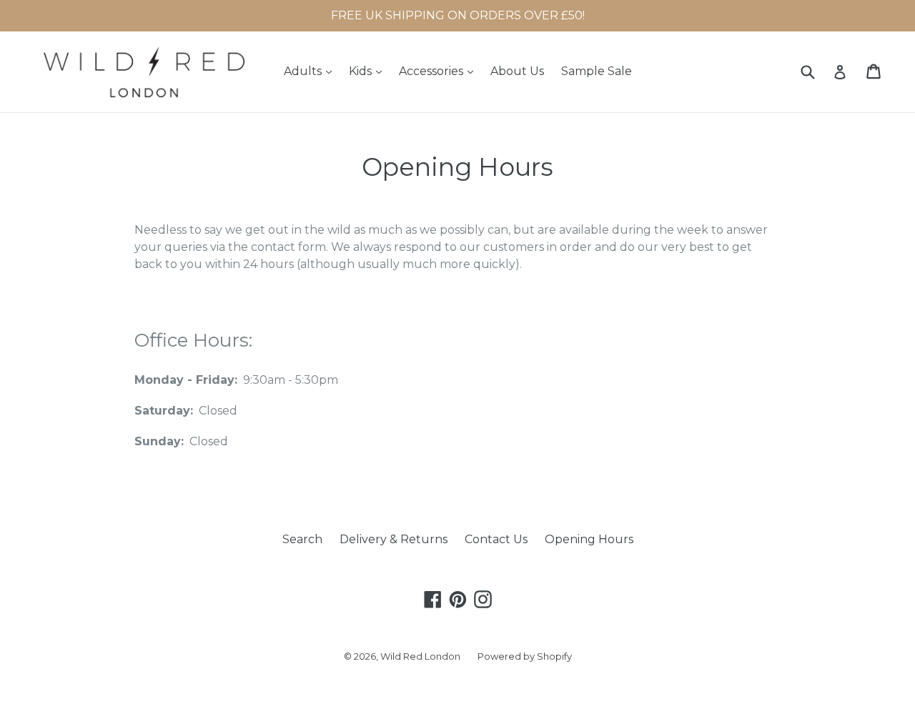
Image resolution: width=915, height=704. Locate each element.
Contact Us (496, 539)
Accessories (439, 71)
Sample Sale (596, 71)
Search (302, 539)
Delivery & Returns (393, 539)
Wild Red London (420, 656)
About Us (517, 71)
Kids (369, 71)
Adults (311, 71)
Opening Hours (589, 539)
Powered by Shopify (525, 656)
